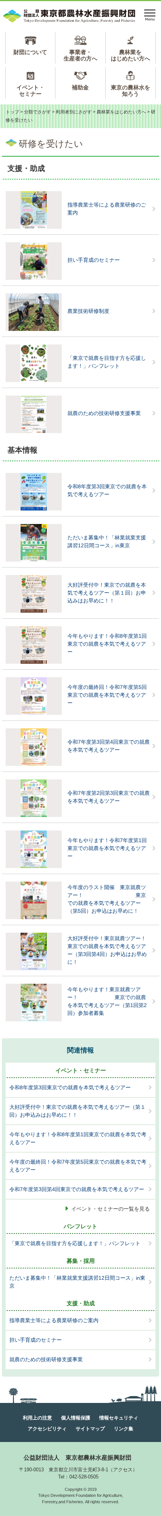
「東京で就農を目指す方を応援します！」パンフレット (106, 362)
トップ (12, 112)
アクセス (123, 1469)
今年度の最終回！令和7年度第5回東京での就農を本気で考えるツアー (107, 695)
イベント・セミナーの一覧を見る (110, 1209)
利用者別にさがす (74, 112)
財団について (30, 52)
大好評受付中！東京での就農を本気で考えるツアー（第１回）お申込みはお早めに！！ (106, 593)
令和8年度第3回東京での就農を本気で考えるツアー (107, 490)
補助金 (80, 87)
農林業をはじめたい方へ (130, 55)
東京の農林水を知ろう (130, 90)
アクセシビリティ (47, 1428)
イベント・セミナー (30, 90)
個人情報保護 (75, 1418)
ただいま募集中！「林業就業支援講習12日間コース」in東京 (106, 541)
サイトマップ (90, 1428)
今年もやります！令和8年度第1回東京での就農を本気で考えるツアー (107, 644)
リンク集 (123, 1428)
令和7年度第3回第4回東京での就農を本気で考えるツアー (108, 746)
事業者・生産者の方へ (80, 55)
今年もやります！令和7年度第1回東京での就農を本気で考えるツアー (107, 848)
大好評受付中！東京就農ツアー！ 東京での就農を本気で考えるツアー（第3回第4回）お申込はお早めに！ (111, 950)
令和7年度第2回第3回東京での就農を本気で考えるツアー (108, 797)
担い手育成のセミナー (93, 260)
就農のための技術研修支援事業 (104, 413)
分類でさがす (37, 112)
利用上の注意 (37, 1418)
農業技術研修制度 (88, 311)
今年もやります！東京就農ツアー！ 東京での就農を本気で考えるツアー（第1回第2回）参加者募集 (107, 1001)
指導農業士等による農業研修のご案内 (106, 209)
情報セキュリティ (118, 1418)
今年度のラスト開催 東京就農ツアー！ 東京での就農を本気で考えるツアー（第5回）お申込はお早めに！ (106, 899)
